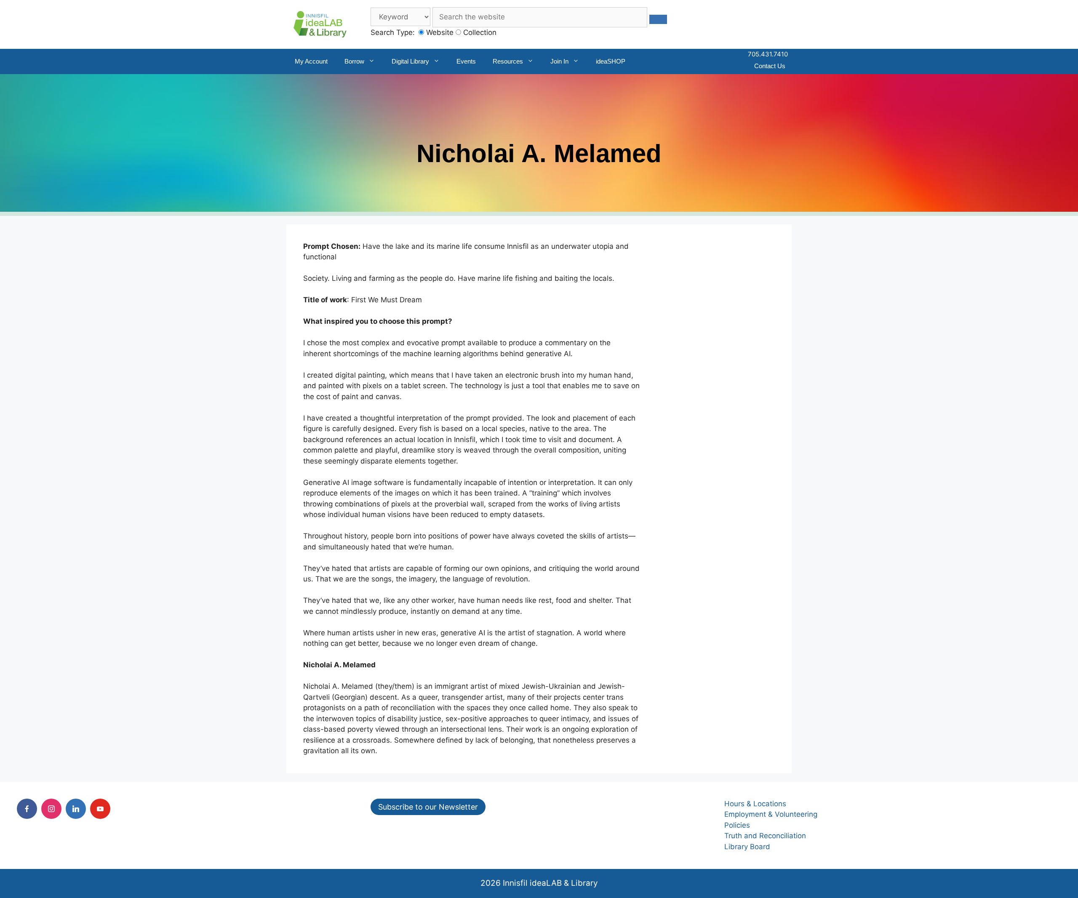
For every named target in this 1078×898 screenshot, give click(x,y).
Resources (508, 61)
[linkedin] (76, 809)
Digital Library (410, 61)
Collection (478, 32)
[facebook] (27, 809)
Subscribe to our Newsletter (428, 806)
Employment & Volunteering (770, 814)
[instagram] (51, 809)
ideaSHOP (610, 61)
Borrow (354, 61)
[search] (658, 19)
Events (466, 61)
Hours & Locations (755, 803)
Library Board (747, 846)
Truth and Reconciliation (765, 835)
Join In (559, 61)
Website (439, 32)
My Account (311, 61)
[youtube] (100, 809)
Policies (737, 825)
